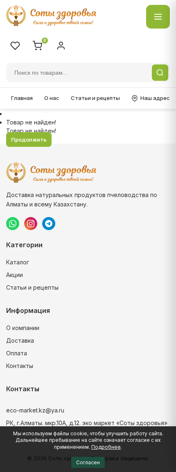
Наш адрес (155, 98)
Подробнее (106, 447)
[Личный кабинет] (61, 46)
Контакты (19, 365)
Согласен (88, 462)
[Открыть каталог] (158, 17)
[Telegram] (48, 223)
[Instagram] (30, 223)
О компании (22, 327)
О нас (51, 98)
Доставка (20, 340)
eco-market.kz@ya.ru (35, 410)
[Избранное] (15, 46)
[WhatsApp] (12, 223)
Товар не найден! (31, 122)
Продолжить (29, 139)
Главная (22, 98)
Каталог (17, 262)
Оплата (16, 353)
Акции (14, 274)
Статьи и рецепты (95, 98)
